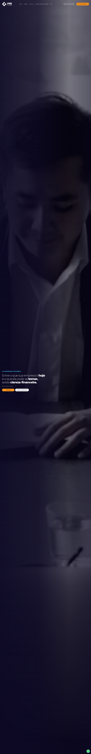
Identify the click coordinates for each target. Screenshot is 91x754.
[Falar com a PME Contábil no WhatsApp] (88, 751)
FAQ (51, 4)
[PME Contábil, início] (7, 4)
